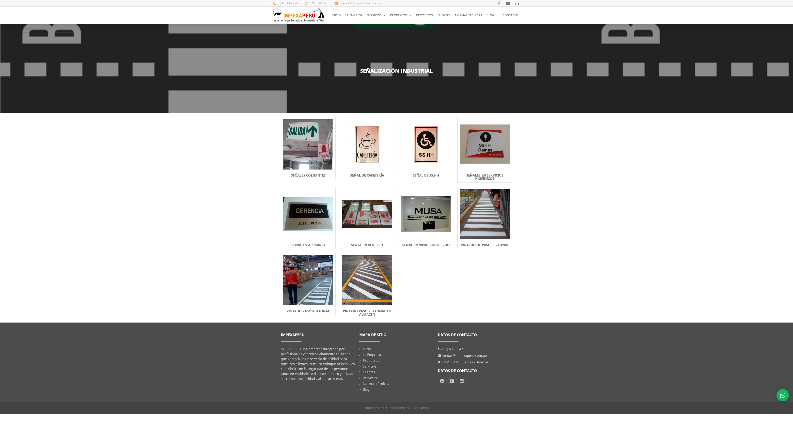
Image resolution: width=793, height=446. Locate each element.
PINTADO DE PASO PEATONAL (485, 245)
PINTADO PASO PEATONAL (308, 311)
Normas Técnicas (468, 15)
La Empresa (354, 15)
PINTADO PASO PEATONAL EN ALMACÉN (367, 313)
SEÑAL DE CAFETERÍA (367, 175)
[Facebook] (442, 381)
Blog (490, 15)
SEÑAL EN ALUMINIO (308, 245)
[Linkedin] (461, 381)
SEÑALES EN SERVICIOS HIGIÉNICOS (484, 177)
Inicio (336, 15)
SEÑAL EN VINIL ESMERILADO (426, 245)
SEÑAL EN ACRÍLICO (367, 245)
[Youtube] (452, 381)
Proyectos (424, 15)
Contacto (510, 15)
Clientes (443, 15)
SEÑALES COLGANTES (308, 175)
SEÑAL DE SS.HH (426, 175)
